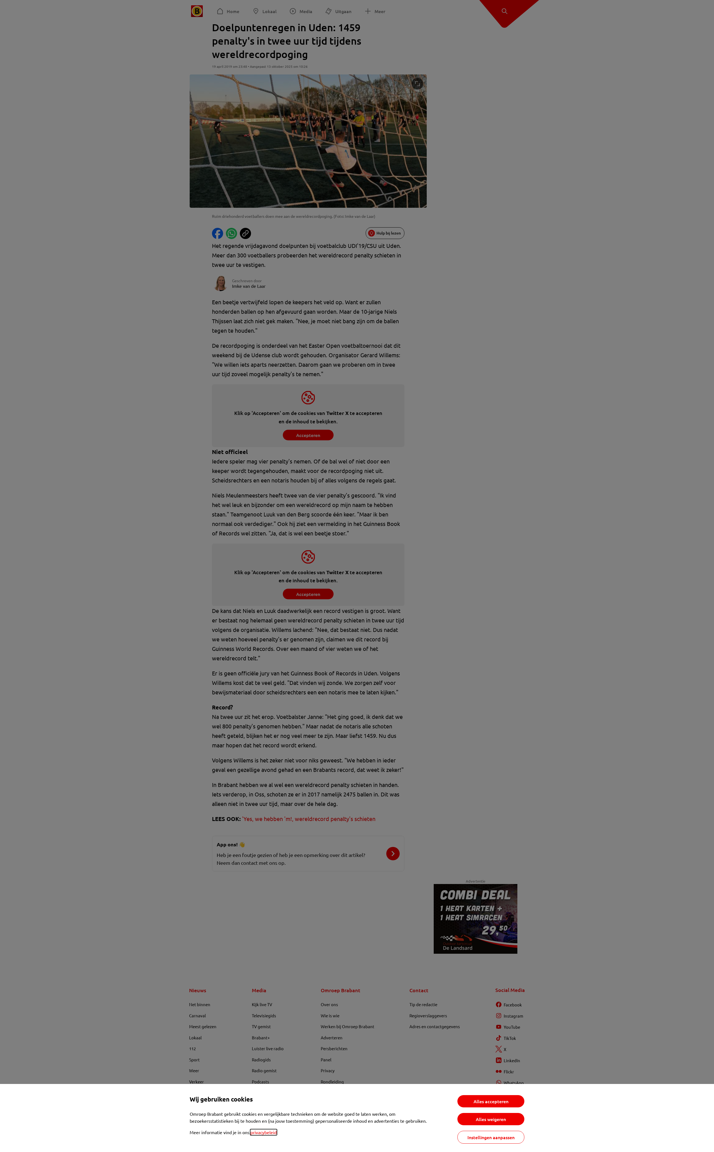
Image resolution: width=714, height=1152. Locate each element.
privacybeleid (263, 1132)
